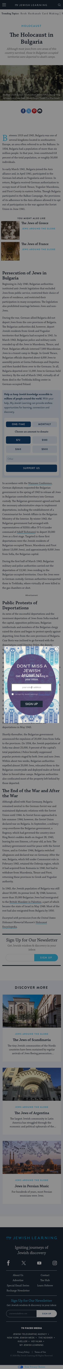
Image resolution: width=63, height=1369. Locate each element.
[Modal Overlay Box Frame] (31, 684)
